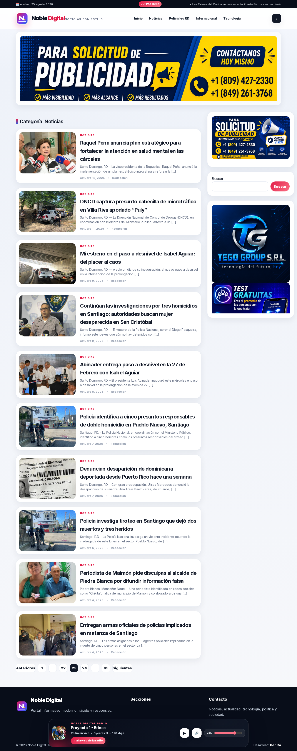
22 (63, 668)
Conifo (275, 745)
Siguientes (122, 668)
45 (106, 668)
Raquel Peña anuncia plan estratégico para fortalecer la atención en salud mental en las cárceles (132, 151)
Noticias (155, 18)
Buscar (218, 178)
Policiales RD (179, 18)
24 (84, 668)
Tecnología (232, 18)
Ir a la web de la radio (88, 740)
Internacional (206, 18)
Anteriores (25, 668)
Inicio (138, 18)
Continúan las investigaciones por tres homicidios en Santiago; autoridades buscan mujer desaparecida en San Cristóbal (138, 314)
